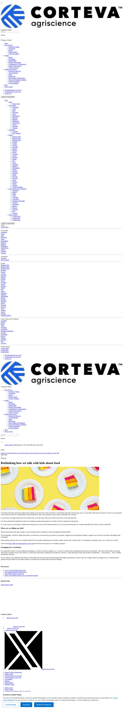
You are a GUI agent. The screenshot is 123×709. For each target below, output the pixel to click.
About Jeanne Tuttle (7, 585)
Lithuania (15, 164)
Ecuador (14, 202)
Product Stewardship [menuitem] (14, 62)
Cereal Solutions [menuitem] (13, 83)
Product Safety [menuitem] (12, 52)
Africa (10, 102)
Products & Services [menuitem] (11, 69)
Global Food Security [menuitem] (15, 66)
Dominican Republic (18, 201)
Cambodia (15, 107)
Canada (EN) (16, 216)
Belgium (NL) (16, 138)
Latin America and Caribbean (17, 189)
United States (16, 220)
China (14, 109)
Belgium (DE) (16, 140)
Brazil (14, 194)
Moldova (15, 166)
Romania (15, 173)
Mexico (14, 206)
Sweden (14, 182)
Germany (15, 154)
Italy (13, 161)
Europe (10, 135)
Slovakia (15, 176)
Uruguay (15, 213)
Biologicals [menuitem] (11, 76)
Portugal (14, 171)
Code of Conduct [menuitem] (13, 54)
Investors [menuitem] (13, 90)
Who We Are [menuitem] (9, 45)
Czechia (14, 145)
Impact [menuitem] (7, 55)
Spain (14, 180)
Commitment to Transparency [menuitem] (17, 64)
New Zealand (16, 133)
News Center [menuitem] (9, 87)
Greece (14, 156)
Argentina (15, 190)
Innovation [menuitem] (11, 59)
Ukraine (14, 185)
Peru (13, 211)
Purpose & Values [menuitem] (13, 47)
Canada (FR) (16, 218)
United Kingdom (17, 187)
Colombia (15, 197)
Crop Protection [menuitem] (13, 73)
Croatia (14, 144)
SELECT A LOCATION (8, 97)
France (14, 152)
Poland (14, 170)
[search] (1, 442)
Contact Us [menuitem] (8, 93)
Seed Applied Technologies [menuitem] (16, 78)
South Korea (16, 123)
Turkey (14, 183)
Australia (15, 131)
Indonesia (15, 112)
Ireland (14, 159)
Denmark (15, 147)
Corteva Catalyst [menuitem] (13, 68)
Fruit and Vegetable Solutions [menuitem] (17, 80)
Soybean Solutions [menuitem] (14, 81)
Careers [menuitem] (13, 92)
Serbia (14, 175)
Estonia (14, 149)
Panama (14, 208)
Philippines (15, 121)
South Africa (16, 104)
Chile (14, 196)
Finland (14, 150)
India (13, 111)
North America (12, 215)
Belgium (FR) (16, 137)
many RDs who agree (21, 543)
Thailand (15, 126)
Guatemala (15, 204)
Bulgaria (14, 142)
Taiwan (14, 124)
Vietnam (14, 128)
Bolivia (14, 192)
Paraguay (15, 209)
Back (6, 43)
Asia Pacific (12, 105)
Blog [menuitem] (6, 85)
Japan (14, 114)
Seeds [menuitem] (10, 74)
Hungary (15, 157)
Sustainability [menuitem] (12, 61)
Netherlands (16, 168)
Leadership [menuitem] (11, 48)
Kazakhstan (15, 116)
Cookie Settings (10, 704)
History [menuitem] (10, 50)
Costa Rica (15, 199)
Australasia (11, 130)
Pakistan (14, 119)
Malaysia (15, 118)
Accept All (26, 704)
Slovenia (15, 178)
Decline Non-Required (44, 704)
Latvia (14, 163)
